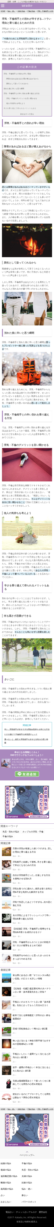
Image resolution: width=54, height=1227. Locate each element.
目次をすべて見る (27, 114)
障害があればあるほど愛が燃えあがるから (22, 78)
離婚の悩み (6, 1182)
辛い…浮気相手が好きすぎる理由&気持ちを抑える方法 (27, 729)
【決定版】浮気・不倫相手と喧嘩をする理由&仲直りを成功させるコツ (31, 930)
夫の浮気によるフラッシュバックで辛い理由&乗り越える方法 (31, 917)
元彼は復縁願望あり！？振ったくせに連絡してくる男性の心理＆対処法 (31, 1082)
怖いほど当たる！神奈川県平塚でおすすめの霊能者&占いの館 (31, 1042)
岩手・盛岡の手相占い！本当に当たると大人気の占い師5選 (31, 1069)
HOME (3, 11)
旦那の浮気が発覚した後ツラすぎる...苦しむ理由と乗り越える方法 (32, 850)
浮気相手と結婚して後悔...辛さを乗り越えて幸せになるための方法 (32, 863)
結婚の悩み (6, 1163)
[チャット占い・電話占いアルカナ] (27, 817)
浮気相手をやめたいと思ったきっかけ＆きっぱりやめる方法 (31, 957)
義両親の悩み (7, 1188)
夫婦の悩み (21, 11)
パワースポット (29, 1201)
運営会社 (43, 1212)
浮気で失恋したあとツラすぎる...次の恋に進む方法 (32, 904)
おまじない (6, 1201)
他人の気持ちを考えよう (15, 103)
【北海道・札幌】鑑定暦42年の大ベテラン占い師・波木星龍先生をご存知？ (32, 990)
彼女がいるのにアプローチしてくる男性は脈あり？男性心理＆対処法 (31, 1096)
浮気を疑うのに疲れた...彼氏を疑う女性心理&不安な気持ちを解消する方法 (32, 890)
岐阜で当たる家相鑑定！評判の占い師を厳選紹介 (31, 1017)
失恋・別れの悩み (10, 831)
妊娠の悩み (27, 1182)
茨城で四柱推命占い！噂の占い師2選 (30, 1028)
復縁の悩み (6, 1169)
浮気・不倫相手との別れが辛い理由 (17, 73)
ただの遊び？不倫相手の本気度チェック (20, 734)
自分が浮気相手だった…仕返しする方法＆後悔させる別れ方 (31, 877)
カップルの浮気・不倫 (32, 831)
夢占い (25, 1195)
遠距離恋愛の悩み (9, 1176)
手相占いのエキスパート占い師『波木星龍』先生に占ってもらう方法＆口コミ (31, 1003)
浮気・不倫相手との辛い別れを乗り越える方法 (21, 93)
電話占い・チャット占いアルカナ (21, 1212)
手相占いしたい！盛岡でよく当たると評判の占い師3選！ (31, 1055)
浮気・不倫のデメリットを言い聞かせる (21, 98)
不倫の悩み (31, 11)
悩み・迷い (11, 11)
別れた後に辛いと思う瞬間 (14, 88)
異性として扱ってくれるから (17, 83)
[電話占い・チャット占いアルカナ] (27, 1145)
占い (3, 1195)
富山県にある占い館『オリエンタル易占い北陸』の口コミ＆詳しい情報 (31, 977)
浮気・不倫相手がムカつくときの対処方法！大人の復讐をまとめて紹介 (31, 944)
